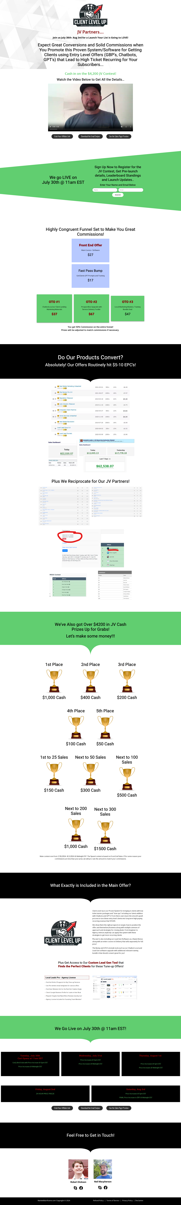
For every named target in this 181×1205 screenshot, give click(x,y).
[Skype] (75, 1188)
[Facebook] (81, 1188)
